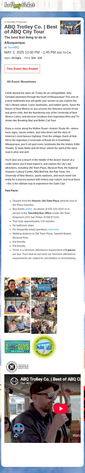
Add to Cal (64, 52)
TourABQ (13, 47)
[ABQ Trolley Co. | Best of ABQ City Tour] (70, 27)
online (28, 209)
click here (53, 229)
